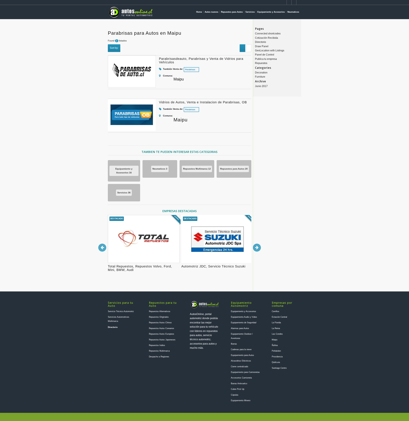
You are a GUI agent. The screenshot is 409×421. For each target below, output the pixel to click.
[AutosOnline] (130, 12)
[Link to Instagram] (284, 2)
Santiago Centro (279, 368)
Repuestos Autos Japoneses (162, 339)
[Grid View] (248, 48)
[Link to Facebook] (298, 2)
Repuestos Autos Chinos (160, 322)
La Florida (276, 322)
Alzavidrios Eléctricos (241, 361)
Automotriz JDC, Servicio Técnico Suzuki (213, 266)
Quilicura (276, 362)
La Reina (276, 328)
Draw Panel (261, 46)
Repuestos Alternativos (159, 311)
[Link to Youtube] (289, 2)
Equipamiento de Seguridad (243, 322)
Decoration (261, 72)
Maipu (274, 339)
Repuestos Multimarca (159, 351)
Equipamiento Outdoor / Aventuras (242, 336)
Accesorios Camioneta (241, 378)
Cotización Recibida (266, 37)
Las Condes (277, 334)
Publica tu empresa (266, 59)
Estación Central (279, 317)
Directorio (260, 42)
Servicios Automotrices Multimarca (118, 319)
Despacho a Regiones (159, 356)
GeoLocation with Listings (269, 50)
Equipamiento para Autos (242, 355)
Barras (234, 344)
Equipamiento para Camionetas (245, 372)
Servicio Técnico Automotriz (121, 311)
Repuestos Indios (157, 345)
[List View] (242, 48)
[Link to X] (294, 2)
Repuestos (261, 63)
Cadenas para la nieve (241, 349)
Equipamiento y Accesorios (243, 311)
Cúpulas (234, 395)
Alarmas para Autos (240, 328)
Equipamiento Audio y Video (244, 317)
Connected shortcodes (268, 33)
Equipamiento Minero (240, 400)
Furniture (260, 76)
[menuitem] (200, 12)
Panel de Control (264, 54)
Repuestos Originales (159, 317)
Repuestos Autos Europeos (161, 334)
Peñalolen (276, 351)
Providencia (277, 356)
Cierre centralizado (239, 366)
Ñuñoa (275, 345)
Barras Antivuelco (239, 383)
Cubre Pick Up (237, 389)
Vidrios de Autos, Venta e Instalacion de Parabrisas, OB (203, 102)
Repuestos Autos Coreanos (161, 328)
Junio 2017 (261, 86)
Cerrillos (275, 311)
